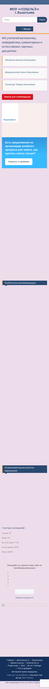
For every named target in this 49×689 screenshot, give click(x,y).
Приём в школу (17, 663)
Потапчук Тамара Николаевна (20, 84)
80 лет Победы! (34, 665)
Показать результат (24, 597)
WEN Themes (27, 678)
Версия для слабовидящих (17, 97)
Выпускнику (37, 660)
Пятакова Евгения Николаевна (20, 60)
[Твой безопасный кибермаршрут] (12, 301)
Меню (27, 29)
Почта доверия (24, 668)
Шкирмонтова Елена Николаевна (21, 72)
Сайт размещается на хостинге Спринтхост (24, 682)
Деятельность (23, 660)
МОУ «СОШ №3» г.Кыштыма (24, 11)
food (23, 665)
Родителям (13, 665)
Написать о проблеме (18, 162)
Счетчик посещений (13, 527)
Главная (10, 660)
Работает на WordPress (17, 675)
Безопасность (32, 663)
